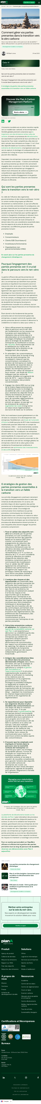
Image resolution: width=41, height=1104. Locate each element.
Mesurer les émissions (9, 960)
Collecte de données (8, 956)
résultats (11, 344)
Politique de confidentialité (20, 1088)
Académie (24, 980)
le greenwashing (24, 711)
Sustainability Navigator (29, 1012)
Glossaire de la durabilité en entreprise (29, 997)
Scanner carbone (27, 993)
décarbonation (32, 136)
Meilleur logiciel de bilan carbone (29, 1005)
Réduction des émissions (9, 969)
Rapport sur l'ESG (7, 963)
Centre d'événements (28, 1001)
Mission (4, 983)
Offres (23, 953)
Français (6, 1101)
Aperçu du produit (7, 953)
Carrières (4, 986)
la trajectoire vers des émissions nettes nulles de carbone (18, 134)
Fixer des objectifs (7, 966)
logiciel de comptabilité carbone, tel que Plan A (19, 630)
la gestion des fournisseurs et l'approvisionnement (18, 669)
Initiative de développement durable (9, 993)
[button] (39, 2)
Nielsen (30, 372)
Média (23, 966)
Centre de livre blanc (28, 984)
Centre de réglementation (30, 987)
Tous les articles (26, 1009)
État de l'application (20, 1091)
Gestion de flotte (27, 963)
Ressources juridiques (20, 1084)
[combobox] (6, 1101)
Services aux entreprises (29, 960)
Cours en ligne (26, 990)
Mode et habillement (28, 969)
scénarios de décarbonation (11, 148)
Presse (3, 989)
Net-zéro (9, 6)
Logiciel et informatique (29, 956)
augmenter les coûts (13, 406)
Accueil (3, 6)
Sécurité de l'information (20, 1094)
